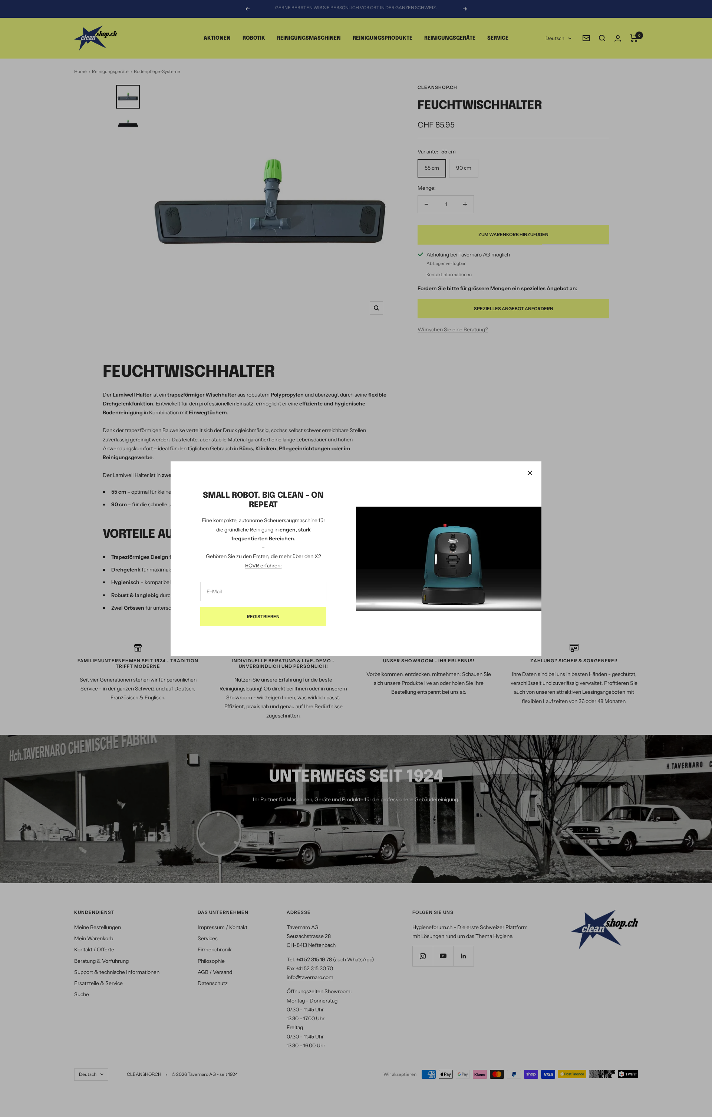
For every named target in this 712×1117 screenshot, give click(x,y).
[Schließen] (530, 472)
